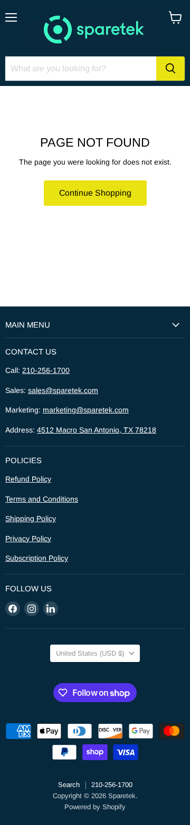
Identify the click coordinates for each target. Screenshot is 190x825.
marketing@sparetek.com (86, 410)
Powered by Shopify (95, 807)
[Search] (170, 68)
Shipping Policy (30, 518)
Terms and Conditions (41, 499)
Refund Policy (28, 479)
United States (90, 653)
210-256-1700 (46, 370)
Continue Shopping (95, 192)
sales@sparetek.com (63, 390)
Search (69, 785)
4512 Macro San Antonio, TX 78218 (96, 430)
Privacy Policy (28, 538)
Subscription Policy (36, 558)
